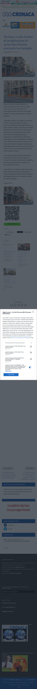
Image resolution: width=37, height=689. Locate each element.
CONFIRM (11, 374)
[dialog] (18, 344)
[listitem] (18, 343)
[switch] (30, 346)
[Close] (33, 312)
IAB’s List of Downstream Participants (20, 337)
